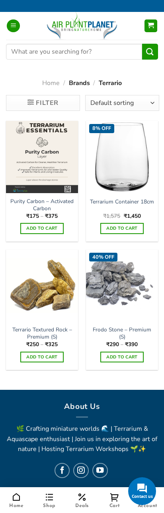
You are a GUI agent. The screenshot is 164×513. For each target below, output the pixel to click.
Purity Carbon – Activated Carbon (42, 205)
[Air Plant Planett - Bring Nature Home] (82, 26)
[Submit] (150, 51)
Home (51, 83)
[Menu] (13, 26)
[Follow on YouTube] (99, 470)
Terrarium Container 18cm (122, 201)
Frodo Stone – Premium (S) (122, 333)
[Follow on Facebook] (62, 470)
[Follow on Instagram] (80, 470)
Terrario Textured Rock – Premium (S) (42, 333)
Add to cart (42, 228)
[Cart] (151, 26)
